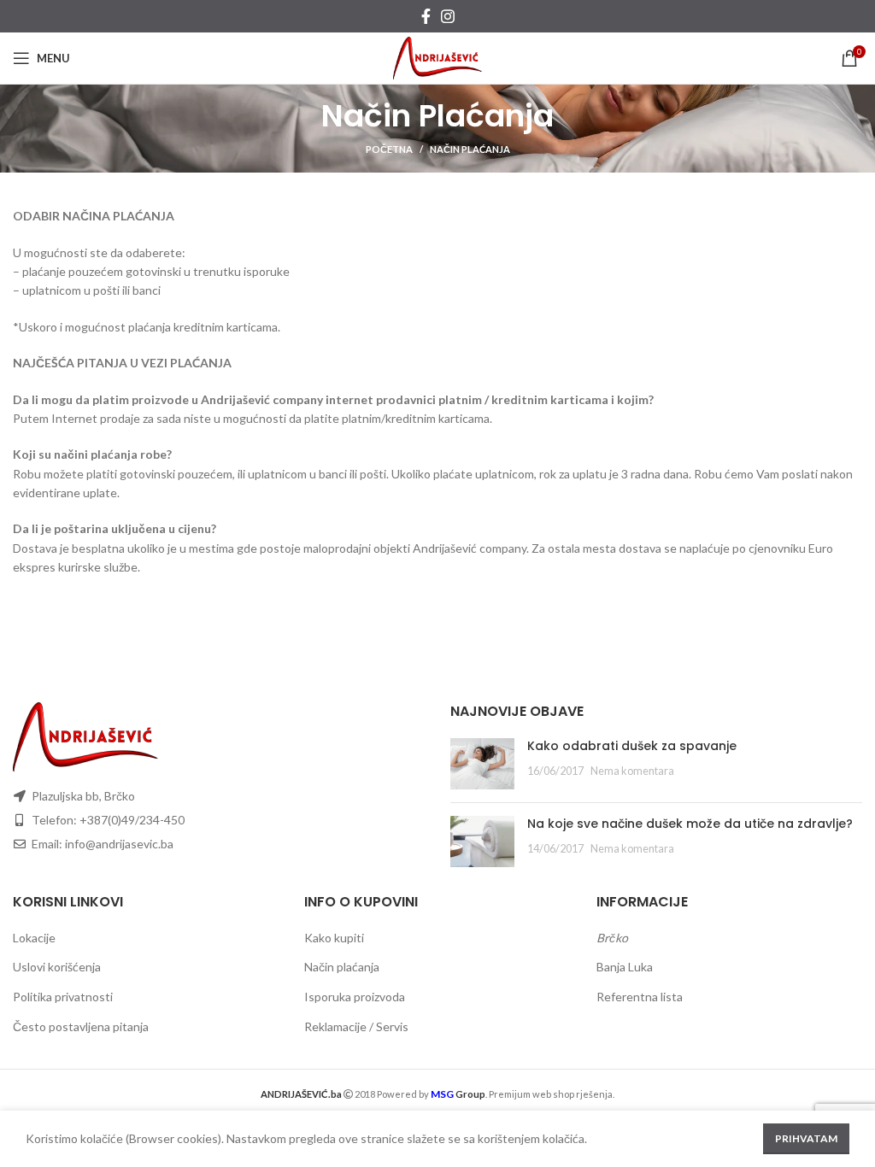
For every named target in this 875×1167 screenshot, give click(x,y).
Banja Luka (624, 966)
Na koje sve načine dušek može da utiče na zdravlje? (690, 823)
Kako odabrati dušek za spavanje (632, 745)
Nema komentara (632, 771)
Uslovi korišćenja (57, 966)
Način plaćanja (341, 966)
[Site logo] (438, 57)
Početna (389, 149)
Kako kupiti (334, 937)
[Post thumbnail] (482, 763)
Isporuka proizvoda (354, 996)
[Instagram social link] (448, 16)
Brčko (612, 937)
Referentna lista (639, 996)
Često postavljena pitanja (81, 1026)
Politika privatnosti (63, 996)
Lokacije (34, 937)
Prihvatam (806, 1138)
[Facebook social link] (426, 16)
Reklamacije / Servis (356, 1026)
